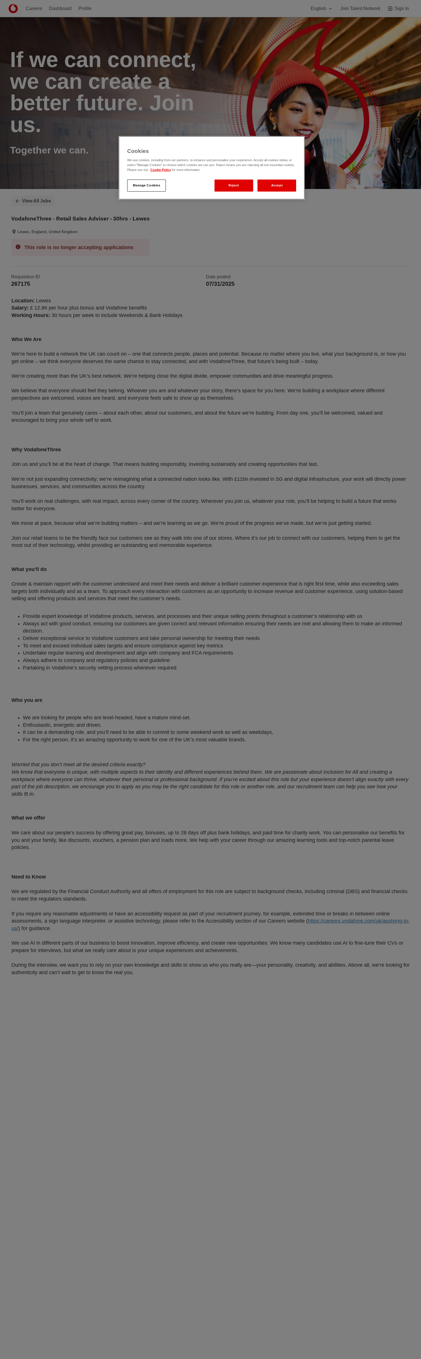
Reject (234, 185)
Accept (277, 185)
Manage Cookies (146, 185)
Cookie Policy (160, 170)
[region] (212, 168)
